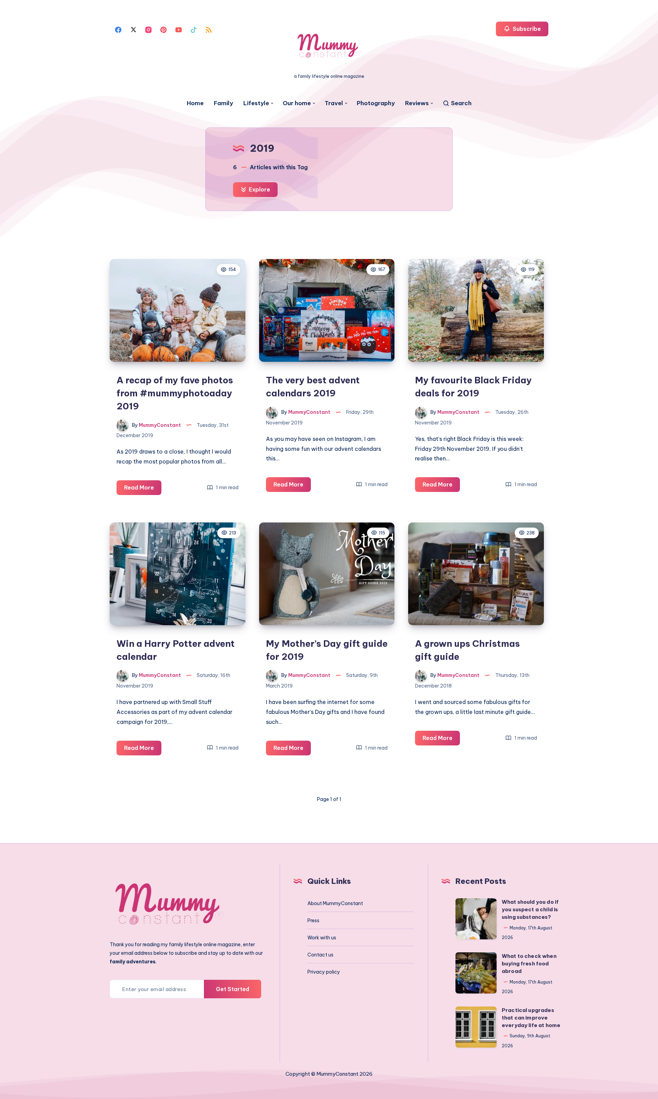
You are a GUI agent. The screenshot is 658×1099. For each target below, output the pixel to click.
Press (313, 920)
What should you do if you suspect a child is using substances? (530, 909)
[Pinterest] (163, 29)
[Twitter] (133, 29)
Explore (258, 189)
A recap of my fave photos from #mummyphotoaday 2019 (175, 392)
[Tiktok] (193, 29)
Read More (142, 489)
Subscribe (526, 28)
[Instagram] (148, 29)
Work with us (321, 938)
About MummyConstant (335, 903)
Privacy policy (323, 972)
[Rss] (209, 29)
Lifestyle (256, 103)
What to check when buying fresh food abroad (529, 963)
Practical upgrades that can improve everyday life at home (531, 1017)
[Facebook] (118, 29)
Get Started (232, 989)
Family (223, 103)
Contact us (320, 955)
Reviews (417, 103)
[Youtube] (178, 29)
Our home (297, 103)
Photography (376, 103)
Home (195, 103)
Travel (334, 103)
